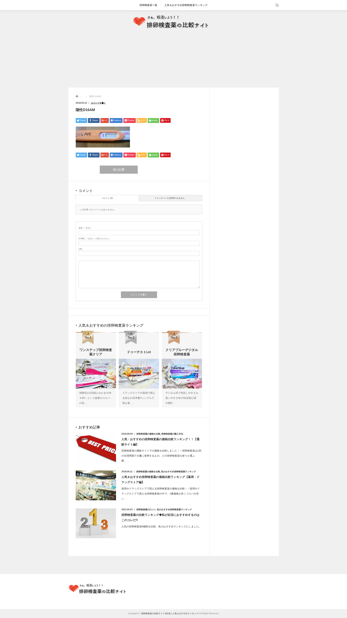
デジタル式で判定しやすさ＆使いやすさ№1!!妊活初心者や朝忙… (181, 397)
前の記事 (119, 169)
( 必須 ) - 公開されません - (94, 238)
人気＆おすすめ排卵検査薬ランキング (185, 5)
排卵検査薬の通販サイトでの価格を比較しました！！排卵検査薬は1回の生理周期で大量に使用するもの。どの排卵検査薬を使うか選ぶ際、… (161, 455)
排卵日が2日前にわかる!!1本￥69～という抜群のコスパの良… (95, 397)
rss (277, 5)
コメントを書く (98, 103)
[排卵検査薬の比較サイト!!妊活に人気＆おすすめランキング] (170, 30)
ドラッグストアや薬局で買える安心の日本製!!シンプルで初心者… (138, 397)
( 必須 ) (85, 228)
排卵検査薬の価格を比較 (148, 434)
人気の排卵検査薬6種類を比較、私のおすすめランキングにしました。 (161, 526)
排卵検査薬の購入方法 (172, 434)
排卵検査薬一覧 (148, 5)
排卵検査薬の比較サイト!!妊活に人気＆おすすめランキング (169, 613)
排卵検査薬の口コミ (146, 509)
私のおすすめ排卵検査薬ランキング (178, 471)
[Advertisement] (173, 60)
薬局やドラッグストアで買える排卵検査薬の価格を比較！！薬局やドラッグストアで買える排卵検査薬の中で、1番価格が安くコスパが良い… (160, 493)
